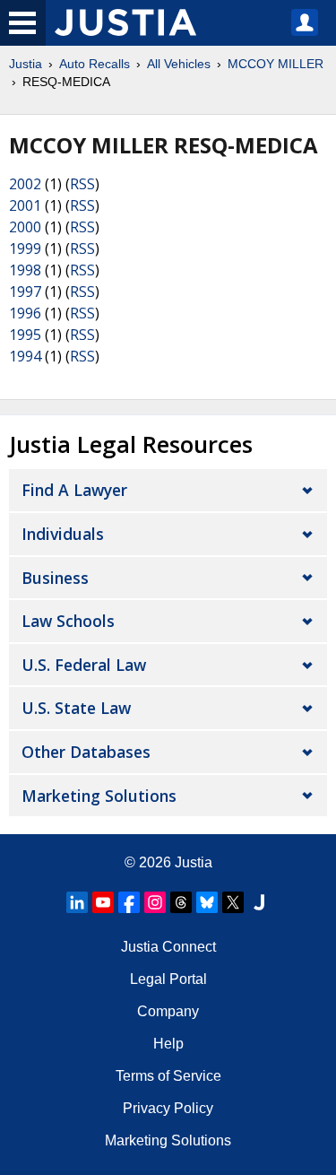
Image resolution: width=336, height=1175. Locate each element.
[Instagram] (155, 902)
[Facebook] (129, 902)
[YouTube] (103, 902)
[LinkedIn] (77, 902)
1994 (25, 356)
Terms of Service (168, 1076)
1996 (25, 313)
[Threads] (181, 902)
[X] (233, 902)
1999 (25, 248)
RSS (82, 184)
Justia (25, 64)
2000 (25, 227)
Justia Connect (168, 946)
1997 (25, 291)
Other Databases (86, 751)
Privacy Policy (168, 1108)
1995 (25, 334)
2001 (25, 205)
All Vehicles (179, 64)
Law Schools (68, 620)
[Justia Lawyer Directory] (259, 902)
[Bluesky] (207, 902)
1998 (25, 270)
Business (55, 577)
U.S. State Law (76, 707)
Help (168, 1043)
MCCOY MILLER (275, 64)
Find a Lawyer (74, 489)
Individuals (63, 533)
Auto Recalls (94, 64)
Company (168, 1011)
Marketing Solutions (99, 795)
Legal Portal (168, 979)
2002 (25, 184)
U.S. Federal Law (84, 664)
